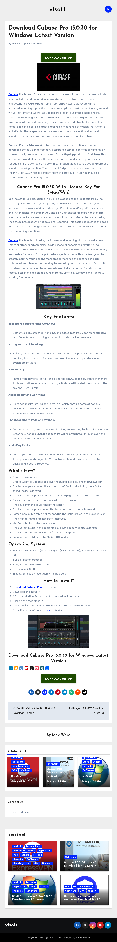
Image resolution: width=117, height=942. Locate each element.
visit (49, 610)
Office (86, 762)
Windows (25, 770)
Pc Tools (87, 766)
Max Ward (17, 43)
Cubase (13, 94)
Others (97, 762)
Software (17, 762)
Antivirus (31, 882)
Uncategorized (20, 766)
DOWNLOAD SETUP (58, 57)
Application (89, 757)
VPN (14, 770)
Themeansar (83, 937)
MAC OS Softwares (83, 886)
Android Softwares (24, 850)
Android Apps (33, 846)
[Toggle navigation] (7, 9)
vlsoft (57, 10)
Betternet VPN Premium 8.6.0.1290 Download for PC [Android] (82, 899)
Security (17, 757)
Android (17, 846)
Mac (15, 855)
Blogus (68, 937)
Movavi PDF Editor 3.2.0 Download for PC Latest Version (80, 866)
